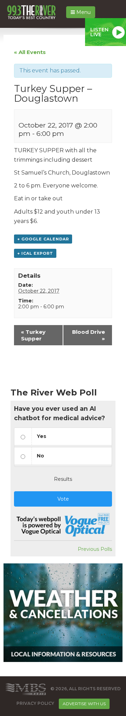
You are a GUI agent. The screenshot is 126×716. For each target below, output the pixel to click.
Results (63, 479)
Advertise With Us (84, 703)
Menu (83, 12)
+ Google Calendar (43, 239)
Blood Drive (88, 335)
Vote (63, 499)
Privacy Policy (35, 703)
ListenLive (99, 32)
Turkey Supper (33, 335)
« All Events (30, 52)
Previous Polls (95, 549)
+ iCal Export (35, 253)
